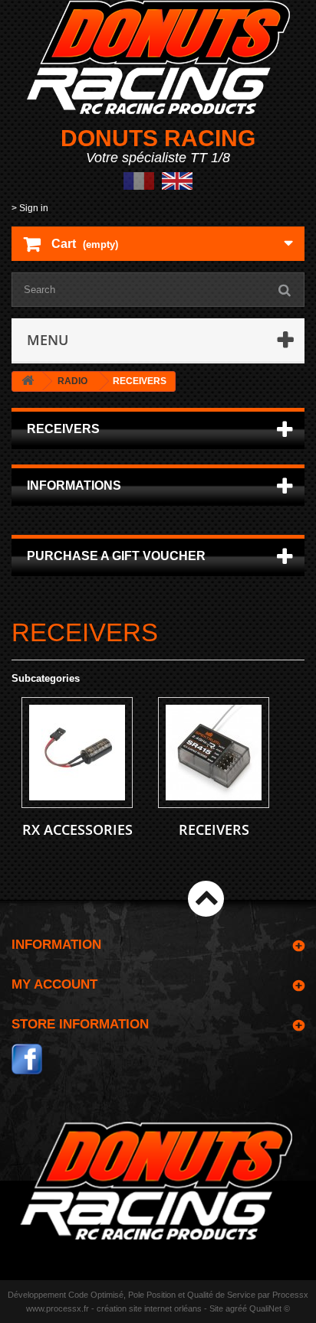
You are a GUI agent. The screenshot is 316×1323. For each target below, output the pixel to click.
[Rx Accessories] (77, 752)
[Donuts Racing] (158, 57)
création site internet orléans (149, 1308)
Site (216, 1308)
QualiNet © (269, 1308)
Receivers (214, 829)
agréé (236, 1308)
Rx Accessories (77, 829)
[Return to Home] (27, 381)
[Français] (138, 180)
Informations (74, 485)
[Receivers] (213, 752)
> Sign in (30, 208)
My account (54, 984)
